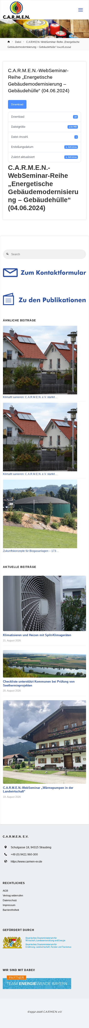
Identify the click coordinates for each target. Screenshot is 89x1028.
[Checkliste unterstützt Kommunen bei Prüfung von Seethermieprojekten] (44, 664)
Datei (18, 42)
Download (17, 104)
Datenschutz (10, 900)
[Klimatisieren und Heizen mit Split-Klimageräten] (44, 603)
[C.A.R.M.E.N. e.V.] (16, 9)
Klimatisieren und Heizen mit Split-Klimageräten (37, 635)
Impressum (9, 905)
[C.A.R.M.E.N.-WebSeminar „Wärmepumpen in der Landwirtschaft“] (44, 742)
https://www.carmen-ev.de (26, 861)
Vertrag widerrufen (13, 895)
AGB (5, 890)
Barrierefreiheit (11, 910)
